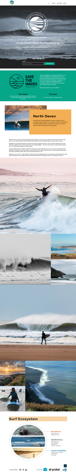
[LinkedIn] (26, 470)
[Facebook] (23, 470)
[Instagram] (20, 470)
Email (24, 61)
